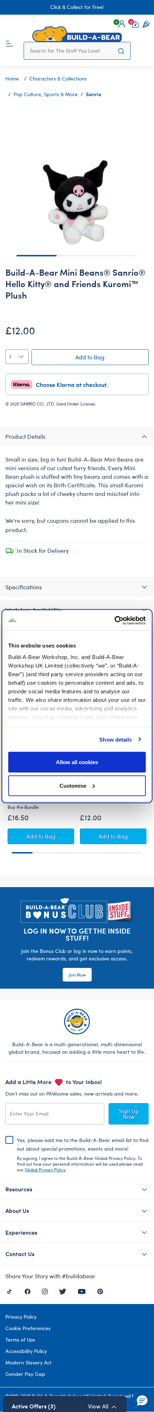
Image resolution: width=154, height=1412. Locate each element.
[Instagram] (45, 1290)
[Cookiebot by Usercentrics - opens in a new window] (114, 620)
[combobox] (71, 50)
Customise (72, 785)
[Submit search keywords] (121, 50)
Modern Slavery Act (28, 1362)
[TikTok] (9, 1290)
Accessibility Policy (26, 1351)
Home (12, 78)
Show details (115, 739)
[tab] (77, 437)
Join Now (77, 975)
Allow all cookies (77, 762)
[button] (121, 24)
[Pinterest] (100, 1290)
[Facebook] (27, 1290)
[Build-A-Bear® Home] (77, 34)
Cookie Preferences (27, 1328)
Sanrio (93, 94)
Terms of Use (20, 1339)
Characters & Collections (58, 78)
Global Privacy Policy (45, 1169)
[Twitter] (62, 1290)
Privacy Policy (21, 1316)
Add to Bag (90, 357)
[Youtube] (82, 1290)
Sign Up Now (129, 1113)
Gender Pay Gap (25, 1374)
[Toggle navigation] (9, 43)
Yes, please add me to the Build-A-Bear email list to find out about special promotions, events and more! (83, 1154)
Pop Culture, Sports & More (46, 94)
